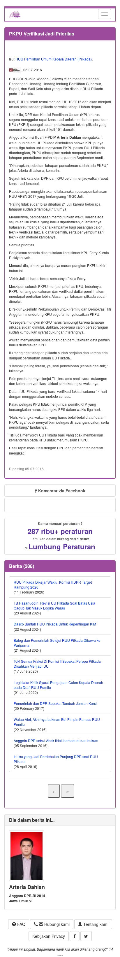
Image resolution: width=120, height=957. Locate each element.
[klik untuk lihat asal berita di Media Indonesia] (15, 69)
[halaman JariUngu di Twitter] (86, 936)
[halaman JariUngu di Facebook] (75, 936)
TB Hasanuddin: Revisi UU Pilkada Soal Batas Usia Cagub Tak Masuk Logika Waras (54, 605)
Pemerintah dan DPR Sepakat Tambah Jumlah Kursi (55, 703)
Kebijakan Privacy (48, 936)
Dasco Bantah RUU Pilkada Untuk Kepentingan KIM (55, 623)
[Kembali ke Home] (15, 14)
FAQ (20, 924)
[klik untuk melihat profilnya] (26, 855)
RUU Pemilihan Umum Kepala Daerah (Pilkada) (53, 58)
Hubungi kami (56, 924)
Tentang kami (95, 924)
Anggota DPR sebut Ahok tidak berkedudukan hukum (56, 740)
